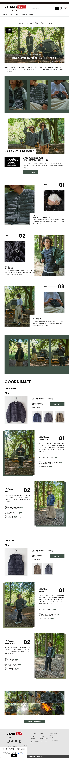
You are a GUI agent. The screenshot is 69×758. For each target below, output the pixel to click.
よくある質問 (32, 738)
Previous (10, 370)
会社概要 (41, 733)
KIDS (17, 14)
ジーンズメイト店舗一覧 (53, 740)
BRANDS (31, 14)
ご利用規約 (42, 736)
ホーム (4, 19)
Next (66, 370)
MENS (4, 14)
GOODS (24, 14)
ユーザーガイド (32, 736)
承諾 (14, 755)
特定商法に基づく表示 (44, 738)
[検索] (57, 8)
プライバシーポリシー (44, 741)
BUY (55, 457)
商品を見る (57, 404)
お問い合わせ (51, 737)
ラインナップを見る (30, 172)
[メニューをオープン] (3, 8)
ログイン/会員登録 (33, 733)
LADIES (10, 14)
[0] (65, 9)
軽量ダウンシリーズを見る (34, 721)
